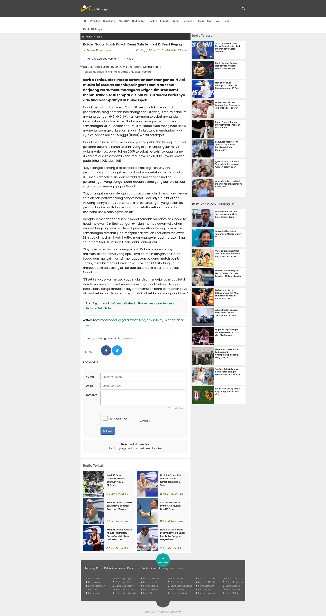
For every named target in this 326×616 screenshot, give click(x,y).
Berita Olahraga (92, 29)
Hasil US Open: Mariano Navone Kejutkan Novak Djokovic (115, 480)
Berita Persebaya (179, 592)
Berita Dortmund (206, 585)
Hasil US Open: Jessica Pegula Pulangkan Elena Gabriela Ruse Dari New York (119, 534)
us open (169, 320)
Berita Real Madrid (207, 582)
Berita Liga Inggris (124, 578)
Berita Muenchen (234, 582)
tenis (142, 320)
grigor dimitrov (128, 320)
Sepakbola (109, 21)
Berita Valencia (233, 585)
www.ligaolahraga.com (167, 611)
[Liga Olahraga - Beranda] (94, 8)
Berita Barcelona (206, 578)
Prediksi (95, 21)
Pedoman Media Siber (141, 568)
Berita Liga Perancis (125, 589)
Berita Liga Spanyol (125, 585)
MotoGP (124, 21)
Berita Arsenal (150, 582)
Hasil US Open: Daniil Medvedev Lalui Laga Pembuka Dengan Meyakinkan (172, 534)
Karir (180, 568)
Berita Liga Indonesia (126, 592)
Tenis (176, 21)
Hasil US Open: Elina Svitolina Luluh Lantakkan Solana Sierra (171, 480)
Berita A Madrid (233, 589)
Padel (226, 21)
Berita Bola (93, 578)
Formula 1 (188, 21)
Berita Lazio (231, 578)
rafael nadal (108, 320)
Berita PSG (148, 592)
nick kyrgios (154, 320)
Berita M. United (151, 578)
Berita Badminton (96, 585)
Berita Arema (177, 589)
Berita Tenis (93, 592)
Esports (164, 21)
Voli (218, 21)
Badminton (138, 21)
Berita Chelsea (150, 589)
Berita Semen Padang (181, 585)
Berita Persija (177, 582)
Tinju (201, 21)
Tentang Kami (94, 568)
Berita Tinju (93, 589)
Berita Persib (177, 578)
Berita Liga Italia (123, 582)
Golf (209, 21)
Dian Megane (104, 50)
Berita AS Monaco (207, 592)
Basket (153, 21)
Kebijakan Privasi (114, 568)
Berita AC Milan (205, 589)
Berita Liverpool (150, 585)
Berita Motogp (95, 582)
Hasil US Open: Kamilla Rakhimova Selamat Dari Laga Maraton (119, 505)
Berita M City (232, 592)
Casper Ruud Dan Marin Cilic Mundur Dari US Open (170, 505)
